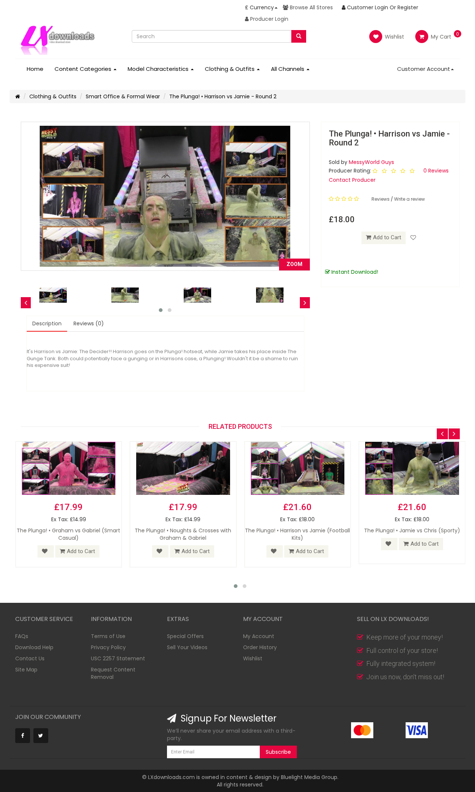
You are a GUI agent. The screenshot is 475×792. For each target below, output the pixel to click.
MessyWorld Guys (371, 162)
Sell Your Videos (187, 647)
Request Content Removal (113, 673)
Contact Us (30, 658)
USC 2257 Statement (118, 658)
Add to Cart (387, 237)
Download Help (34, 647)
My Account (258, 636)
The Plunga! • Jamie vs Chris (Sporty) (412, 530)
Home (35, 69)
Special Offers (185, 636)
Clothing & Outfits (230, 69)
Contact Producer (352, 180)
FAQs (21, 636)
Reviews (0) (88, 323)
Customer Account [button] (423, 69)
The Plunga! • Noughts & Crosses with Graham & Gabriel (183, 534)
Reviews (381, 199)
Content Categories (84, 69)
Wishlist (393, 36)
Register (407, 7)
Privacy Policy (108, 647)
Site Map (26, 669)
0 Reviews (436, 170)
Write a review (409, 199)
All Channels (288, 69)
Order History (260, 647)
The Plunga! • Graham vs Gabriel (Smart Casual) (68, 534)
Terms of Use (108, 636)
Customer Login (366, 7)
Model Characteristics (159, 69)
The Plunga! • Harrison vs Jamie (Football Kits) (297, 534)
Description (47, 323)
